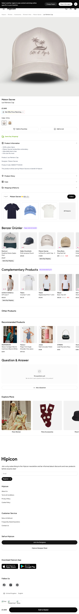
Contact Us (5, 525)
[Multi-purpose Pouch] (28, 240)
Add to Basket (43, 610)
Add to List (60, 129)
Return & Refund (7, 518)
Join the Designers (39, 542)
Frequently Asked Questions (11, 522)
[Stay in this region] (75, 4)
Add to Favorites (21, 129)
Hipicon (4, 14)
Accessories (17, 14)
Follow (71, 196)
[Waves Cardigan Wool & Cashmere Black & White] (10, 334)
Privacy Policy (6, 499)
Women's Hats (27, 14)
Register (6, 479)
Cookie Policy (6, 502)
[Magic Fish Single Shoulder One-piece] (28, 334)
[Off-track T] (10, 282)
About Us (5, 491)
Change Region (50, 4)
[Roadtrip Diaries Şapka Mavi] (10, 240)
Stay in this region (65, 4)
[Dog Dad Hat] (65, 240)
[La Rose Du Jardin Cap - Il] (47, 240)
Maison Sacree (37, 14)
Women (10, 14)
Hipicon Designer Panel (39, 548)
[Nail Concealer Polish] (47, 334)
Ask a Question (41, 388)
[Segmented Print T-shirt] (47, 282)
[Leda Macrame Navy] (65, 334)
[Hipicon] (11, 9)
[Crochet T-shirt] (28, 282)
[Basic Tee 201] (65, 282)
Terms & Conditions (8, 495)
